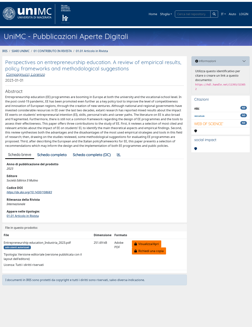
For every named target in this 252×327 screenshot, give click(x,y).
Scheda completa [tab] (52, 154)
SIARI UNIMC (21, 51)
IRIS (5, 51)
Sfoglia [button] (165, 14)
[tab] (119, 155)
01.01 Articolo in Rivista (92, 51)
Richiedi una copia (150, 251)
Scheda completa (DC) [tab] (92, 154)
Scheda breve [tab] (19, 154)
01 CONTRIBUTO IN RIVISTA (53, 51)
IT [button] (222, 14)
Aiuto (232, 14)
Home (153, 14)
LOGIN (243, 14)
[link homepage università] (65, 14)
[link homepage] (28, 14)
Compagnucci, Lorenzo (25, 74)
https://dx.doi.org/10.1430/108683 (29, 192)
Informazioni (207, 61)
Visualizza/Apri (148, 244)
